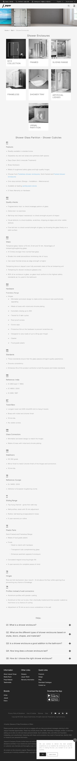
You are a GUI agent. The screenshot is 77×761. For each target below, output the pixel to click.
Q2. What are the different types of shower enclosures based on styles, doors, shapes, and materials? (36, 634)
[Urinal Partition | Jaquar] (38, 113)
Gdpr (46, 713)
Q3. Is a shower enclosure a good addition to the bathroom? (34, 643)
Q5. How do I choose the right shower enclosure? (29, 658)
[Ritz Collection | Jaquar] (16, 49)
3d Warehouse (66, 713)
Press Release (8, 680)
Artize (5, 695)
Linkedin (62, 713)
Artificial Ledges (58, 96)
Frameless (13, 94)
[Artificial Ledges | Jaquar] (61, 81)
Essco (5, 701)
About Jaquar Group (10, 674)
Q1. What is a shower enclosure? (21, 625)
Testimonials (7, 682)
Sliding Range (60, 62)
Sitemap (40, 713)
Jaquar (6, 698)
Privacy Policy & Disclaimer (16, 713)
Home (7, 30)
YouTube (55, 713)
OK (43, 754)
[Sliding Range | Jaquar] (61, 49)
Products (41, 674)
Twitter (59, 713)
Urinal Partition (35, 126)
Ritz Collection (14, 62)
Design (40, 677)
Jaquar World (25, 677)
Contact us (41, 685)
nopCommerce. (60, 717)
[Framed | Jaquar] (38, 49)
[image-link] (53, 695)
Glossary (23, 674)
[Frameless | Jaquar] (16, 79)
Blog (39, 680)
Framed (34, 62)
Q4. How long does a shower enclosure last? (27, 651)
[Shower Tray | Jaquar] (38, 79)
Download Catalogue (44, 682)
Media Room (8, 677)
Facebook (51, 713)
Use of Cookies (31, 713)
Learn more (53, 754)
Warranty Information (27, 680)
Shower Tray (37, 94)
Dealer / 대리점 (9, 1)
